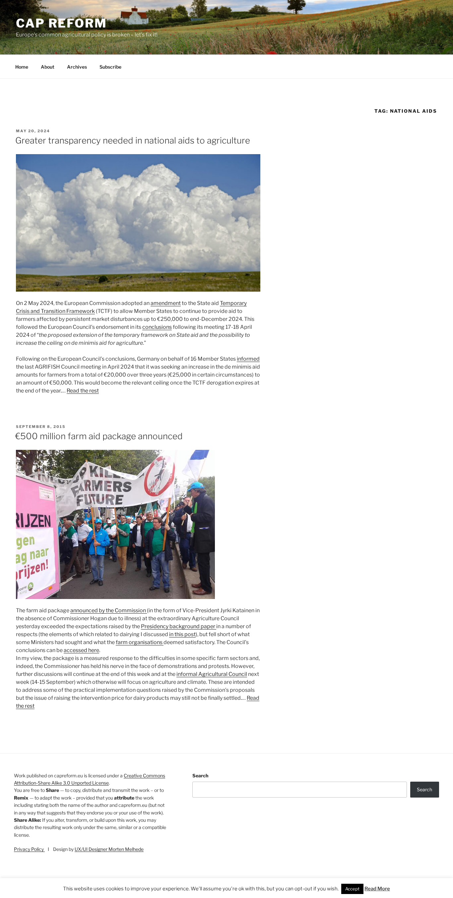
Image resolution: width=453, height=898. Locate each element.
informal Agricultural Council (211, 674)
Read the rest (83, 391)
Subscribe (110, 67)
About (47, 67)
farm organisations (139, 642)
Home (21, 67)
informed (248, 359)
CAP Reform (61, 23)
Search (200, 775)
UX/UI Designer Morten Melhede (109, 849)
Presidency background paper (178, 626)
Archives (77, 67)
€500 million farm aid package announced (99, 436)
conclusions (157, 327)
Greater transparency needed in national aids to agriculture (132, 140)
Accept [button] (352, 888)
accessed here (81, 650)
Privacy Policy (29, 849)
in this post (182, 634)
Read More (377, 889)
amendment (166, 303)
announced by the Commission (108, 610)
